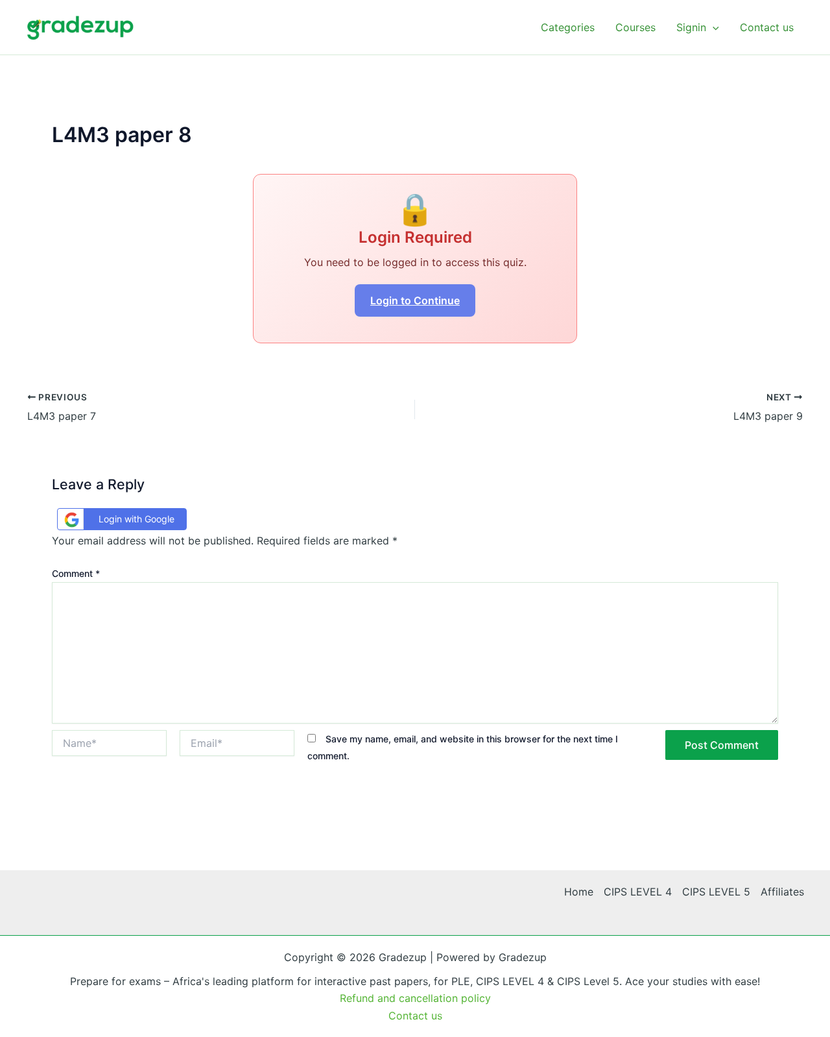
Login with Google (136, 518)
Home (578, 891)
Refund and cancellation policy (415, 998)
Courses (635, 27)
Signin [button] (691, 27)
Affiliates (782, 891)
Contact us (767, 27)
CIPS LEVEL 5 (716, 891)
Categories (568, 27)
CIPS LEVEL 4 (638, 891)
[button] (712, 27)
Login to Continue (415, 300)
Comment (76, 573)
